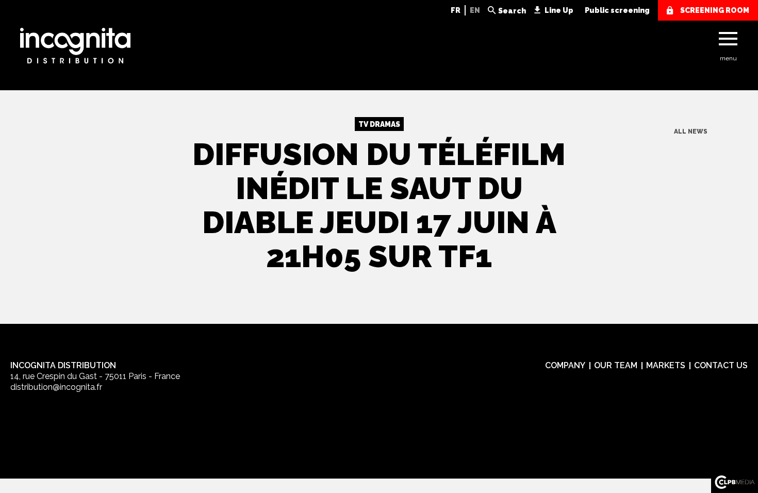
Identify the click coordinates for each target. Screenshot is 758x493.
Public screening (617, 10)
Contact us (721, 365)
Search (512, 11)
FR (455, 10)
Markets (665, 365)
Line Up (559, 10)
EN (475, 10)
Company (565, 365)
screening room (714, 10)
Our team (615, 365)
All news (690, 131)
